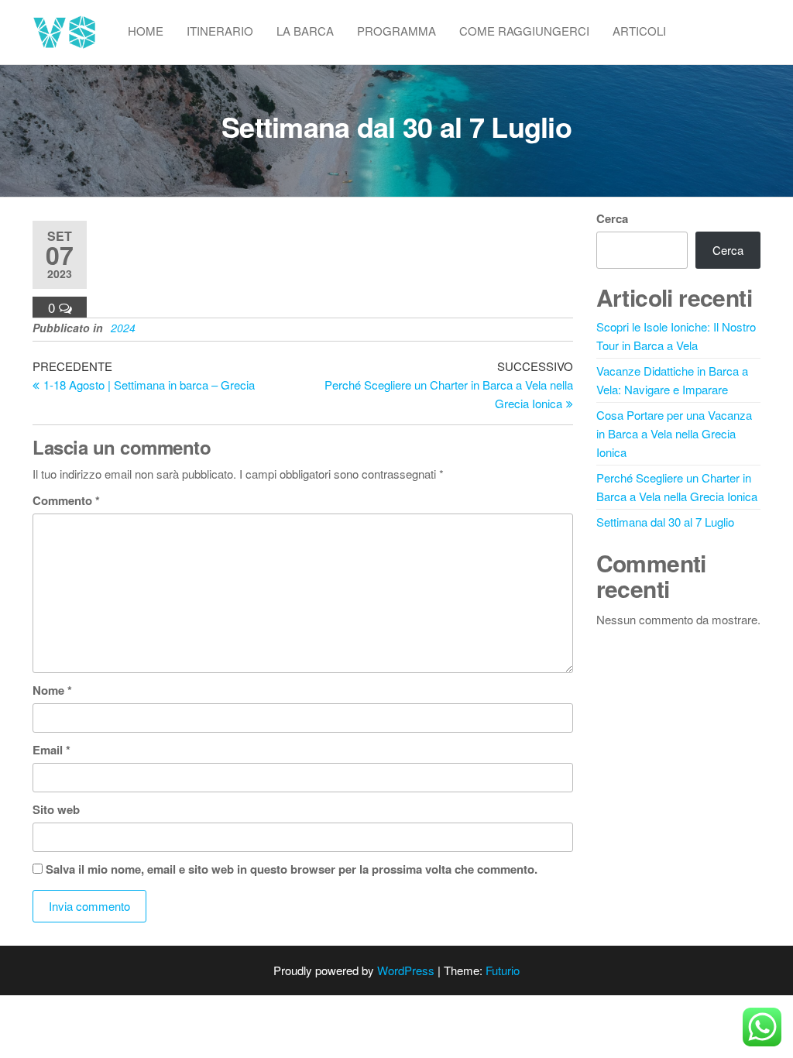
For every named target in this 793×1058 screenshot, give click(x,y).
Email (51, 749)
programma (396, 30)
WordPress (405, 970)
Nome (52, 690)
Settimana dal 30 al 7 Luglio (665, 522)
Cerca (612, 218)
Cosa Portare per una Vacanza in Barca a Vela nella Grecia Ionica (674, 433)
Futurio (503, 970)
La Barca (305, 30)
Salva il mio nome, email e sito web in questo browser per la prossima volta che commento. (291, 869)
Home (145, 30)
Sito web (56, 809)
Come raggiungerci (524, 30)
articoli (639, 30)
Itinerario (220, 30)
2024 (123, 327)
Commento (66, 500)
